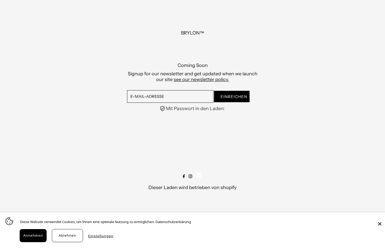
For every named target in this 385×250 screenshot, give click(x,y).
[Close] (379, 221)
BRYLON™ (192, 33)
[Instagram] (190, 176)
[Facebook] (184, 176)
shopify (228, 187)
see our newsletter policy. (201, 79)
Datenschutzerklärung (173, 221)
